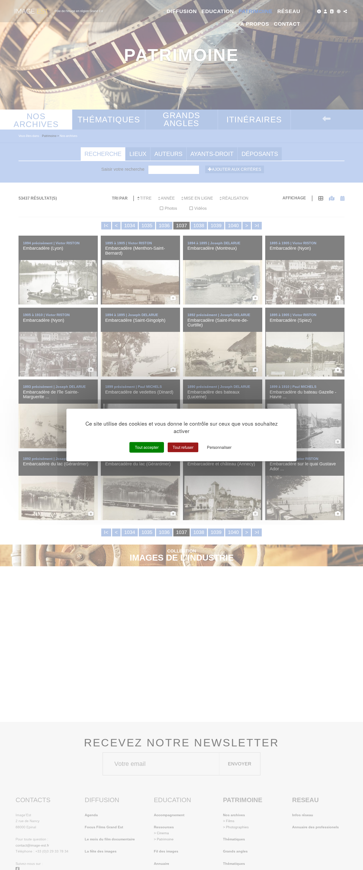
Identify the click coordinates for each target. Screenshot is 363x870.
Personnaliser (219, 447)
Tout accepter (147, 447)
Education (218, 11)
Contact (287, 24)
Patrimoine (256, 11)
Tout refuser (183, 447)
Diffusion (182, 11)
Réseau (288, 11)
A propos (254, 24)
